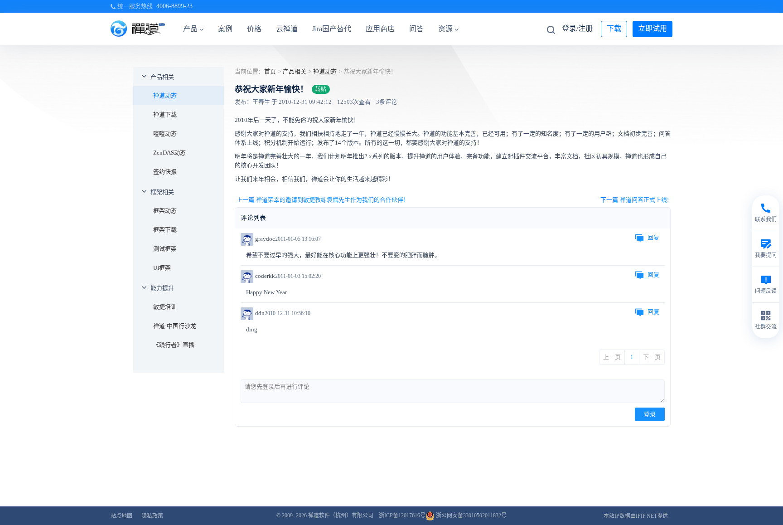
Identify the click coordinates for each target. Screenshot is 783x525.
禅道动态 (165, 95)
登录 (650, 414)
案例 (225, 29)
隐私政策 (152, 516)
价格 (254, 29)
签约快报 (165, 171)
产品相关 (162, 76)
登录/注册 (577, 28)
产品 (190, 29)
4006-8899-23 (174, 6)
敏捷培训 (165, 306)
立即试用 (652, 28)
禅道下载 (165, 114)
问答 (416, 29)
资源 (445, 29)
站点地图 (121, 516)
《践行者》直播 (173, 344)
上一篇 (323, 199)
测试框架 (165, 248)
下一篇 (634, 199)
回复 (653, 237)
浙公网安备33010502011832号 (471, 515)
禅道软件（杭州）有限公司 (340, 515)
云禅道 (287, 29)
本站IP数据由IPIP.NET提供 (636, 516)
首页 (270, 71)
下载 (614, 28)
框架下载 (165, 229)
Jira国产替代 (331, 29)
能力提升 (162, 288)
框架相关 (162, 192)
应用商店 (380, 29)
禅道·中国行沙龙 (174, 325)
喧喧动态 (165, 133)
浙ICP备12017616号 (402, 515)
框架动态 (165, 210)
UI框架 (162, 267)
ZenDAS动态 (169, 152)
